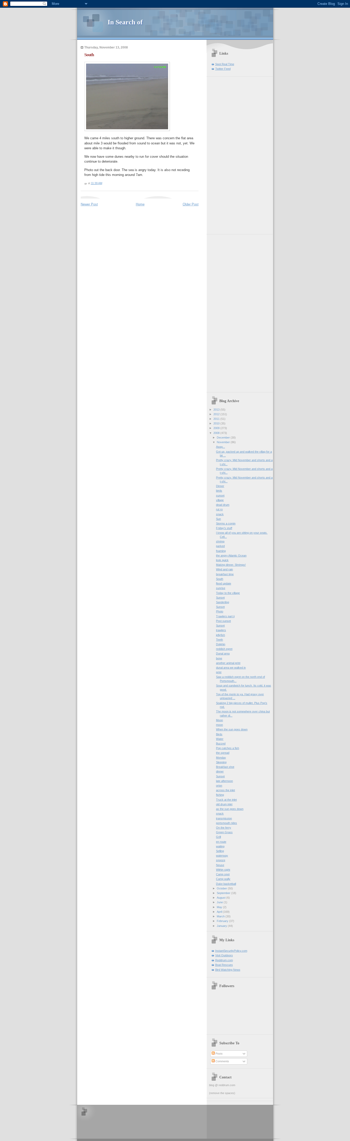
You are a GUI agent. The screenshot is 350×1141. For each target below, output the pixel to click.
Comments (222, 1061)
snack (220, 514)
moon (219, 724)
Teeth (219, 639)
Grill (218, 836)
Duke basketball (226, 883)
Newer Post (89, 204)
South (89, 54)
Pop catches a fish (227, 748)
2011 (216, 418)
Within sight (223, 869)
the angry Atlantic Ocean (231, 555)
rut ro (219, 509)
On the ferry (223, 827)
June (220, 902)
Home (140, 204)
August (221, 897)
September (224, 893)
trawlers (221, 630)
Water (219, 738)
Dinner (220, 486)
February (223, 920)
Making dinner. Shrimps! (231, 564)
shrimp (220, 541)
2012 (216, 414)
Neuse (220, 865)
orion (219, 785)
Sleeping (221, 762)
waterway (222, 855)
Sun (218, 518)
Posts (219, 1053)
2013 (216, 409)
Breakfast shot (225, 766)
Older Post (191, 204)
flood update (223, 583)
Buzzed (220, 743)
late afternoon (224, 780)
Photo (219, 611)
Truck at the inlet (226, 799)
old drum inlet (224, 804)
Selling (220, 850)
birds (219, 490)
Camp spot (223, 874)
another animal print (228, 662)
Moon (219, 720)
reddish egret (224, 648)
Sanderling (222, 602)
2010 (216, 423)
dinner (220, 771)
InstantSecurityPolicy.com (231, 950)
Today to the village (228, 592)
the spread (222, 752)
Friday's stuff (224, 528)
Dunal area (223, 653)
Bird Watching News (227, 969)
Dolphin (220, 644)
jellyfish (220, 635)
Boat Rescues (224, 964)
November (224, 442)
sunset (220, 495)
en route (221, 841)
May (220, 907)
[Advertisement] (224, 154)
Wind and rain (224, 569)
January (222, 925)
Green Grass (224, 832)
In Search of (125, 22)
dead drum (222, 504)
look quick (222, 560)
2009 (216, 428)
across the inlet (225, 790)
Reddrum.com (224, 960)
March (221, 916)
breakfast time (225, 574)
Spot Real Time (224, 64)
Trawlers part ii (225, 616)
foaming (221, 550)
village (220, 500)
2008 (216, 432)
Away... (220, 446)
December (224, 437)
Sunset (220, 597)
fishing (220, 794)
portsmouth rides (226, 823)
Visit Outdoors (224, 955)
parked (220, 546)
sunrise (220, 588)
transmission (224, 818)
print (218, 672)
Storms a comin (225, 523)
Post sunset (223, 620)
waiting (220, 846)
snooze (220, 860)
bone (219, 658)
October (222, 888)
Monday (221, 757)
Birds (219, 734)
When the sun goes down (232, 729)
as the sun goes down (229, 808)
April (220, 911)
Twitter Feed (223, 68)
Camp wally (223, 878)
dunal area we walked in (231, 667)
